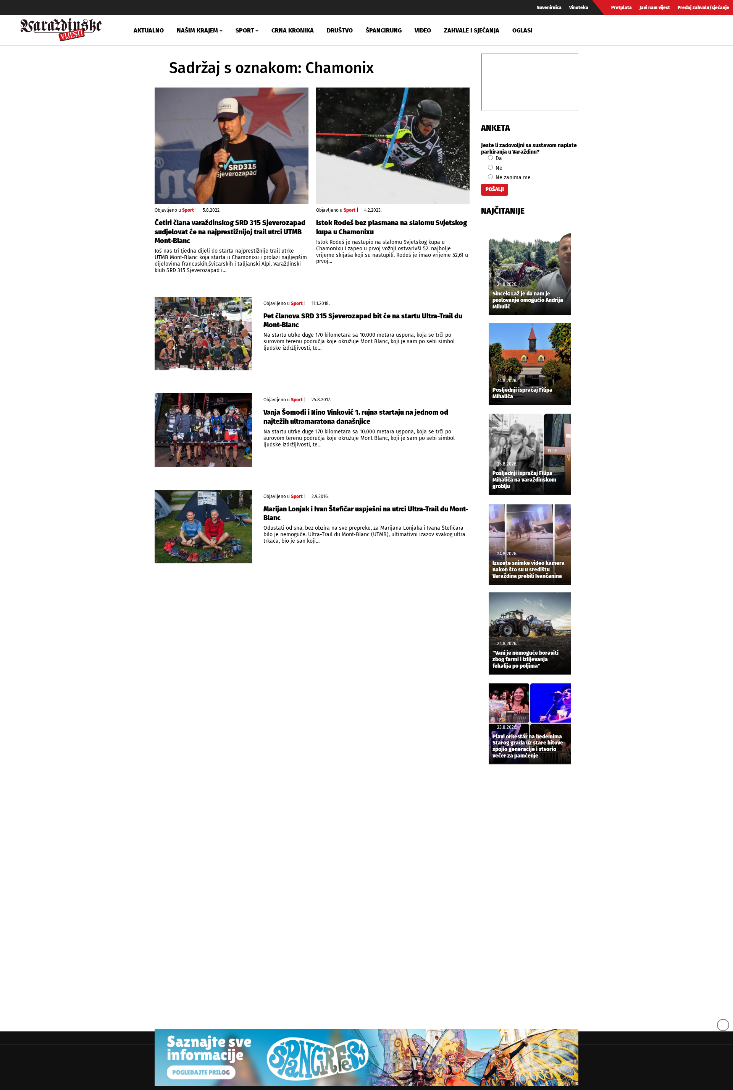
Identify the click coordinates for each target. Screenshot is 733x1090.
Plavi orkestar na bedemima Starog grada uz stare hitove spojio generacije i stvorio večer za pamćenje (527, 746)
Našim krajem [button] (197, 30)
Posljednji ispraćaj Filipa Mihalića (522, 393)
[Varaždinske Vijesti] (61, 28)
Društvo (340, 30)
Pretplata (621, 7)
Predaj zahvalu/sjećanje (703, 7)
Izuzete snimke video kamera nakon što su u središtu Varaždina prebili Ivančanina (528, 569)
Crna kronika (292, 30)
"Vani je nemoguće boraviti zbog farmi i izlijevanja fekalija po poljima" (525, 659)
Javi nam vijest (654, 7)
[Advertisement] (529, 897)
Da (498, 158)
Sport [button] (245, 30)
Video (423, 30)
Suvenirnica (549, 7)
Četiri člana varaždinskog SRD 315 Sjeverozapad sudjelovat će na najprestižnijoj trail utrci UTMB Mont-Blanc (230, 232)
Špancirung (384, 30)
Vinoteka (578, 7)
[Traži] (616, 30)
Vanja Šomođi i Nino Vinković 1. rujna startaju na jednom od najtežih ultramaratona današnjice (355, 416)
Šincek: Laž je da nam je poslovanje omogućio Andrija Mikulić (527, 300)
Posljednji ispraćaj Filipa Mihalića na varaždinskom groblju (524, 480)
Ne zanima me (512, 177)
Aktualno (149, 30)
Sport (188, 210)
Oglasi (522, 30)
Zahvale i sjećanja (471, 30)
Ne (498, 168)
